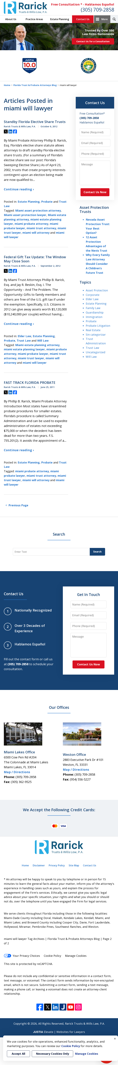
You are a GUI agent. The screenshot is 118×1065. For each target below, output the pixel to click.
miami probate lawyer (33, 354)
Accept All (18, 1053)
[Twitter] (47, 1007)
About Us (10, 19)
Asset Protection (97, 290)
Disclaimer (39, 865)
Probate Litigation (98, 325)
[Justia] (62, 1007)
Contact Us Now (95, 192)
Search (97, 551)
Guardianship (95, 312)
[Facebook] (39, 1007)
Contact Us (82, 19)
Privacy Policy (57, 865)
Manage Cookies (76, 956)
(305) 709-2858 (97, 9)
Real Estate (93, 330)
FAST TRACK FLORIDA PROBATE (29, 382)
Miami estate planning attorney (37, 345)
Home (7, 85)
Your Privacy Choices (26, 956)
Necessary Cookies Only (52, 1053)
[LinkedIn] (55, 1007)
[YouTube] (70, 1007)
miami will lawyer (35, 362)
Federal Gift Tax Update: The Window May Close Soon (35, 259)
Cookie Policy (52, 956)
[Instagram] (78, 1007)
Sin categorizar (96, 334)
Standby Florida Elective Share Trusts (35, 122)
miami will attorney (35, 232)
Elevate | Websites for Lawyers (59, 1032)
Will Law (43, 340)
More (104, 19)
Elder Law (24, 336)
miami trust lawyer (31, 358)
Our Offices (59, 707)
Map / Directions (17, 772)
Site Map (74, 865)
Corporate (92, 295)
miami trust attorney (41, 228)
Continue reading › (19, 189)
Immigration (94, 317)
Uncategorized (95, 352)
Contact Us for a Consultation (93, 41)
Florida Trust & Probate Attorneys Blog (35, 85)
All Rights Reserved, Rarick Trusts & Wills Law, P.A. (71, 1023)
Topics (85, 282)
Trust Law (24, 340)
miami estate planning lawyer (24, 349)
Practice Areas (34, 19)
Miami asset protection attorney (38, 210)
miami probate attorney (31, 224)
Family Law (93, 308)
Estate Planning (59, 19)
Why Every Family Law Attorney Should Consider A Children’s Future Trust (98, 263)
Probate (47, 201)
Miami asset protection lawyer (25, 215)
